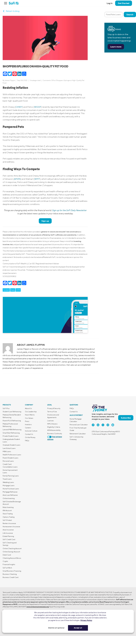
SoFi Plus (6, 408)
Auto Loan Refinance (10, 495)
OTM (18, 290)
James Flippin (10, 80)
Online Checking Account (12, 548)
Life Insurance (8, 533)
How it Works (30, 415)
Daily (12, 290)
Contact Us (29, 434)
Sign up (45, 221)
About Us (28, 408)
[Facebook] (93, 425)
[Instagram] (108, 425)
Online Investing (9, 498)
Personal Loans (8, 461)
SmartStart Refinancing (11, 433)
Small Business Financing (12, 571)
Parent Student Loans (10, 458)
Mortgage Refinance (10, 492)
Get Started (123, 3)
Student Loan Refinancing (12, 412)
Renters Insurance (9, 523)
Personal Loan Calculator (79, 425)
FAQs (27, 441)
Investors (28, 424)
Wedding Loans (8, 482)
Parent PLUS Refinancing (12, 421)
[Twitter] (103, 425)
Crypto (5, 561)
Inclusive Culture (31, 431)
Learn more (115, 46)
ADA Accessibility (53, 430)
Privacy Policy (86, 620)
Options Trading (8, 517)
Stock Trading (8, 514)
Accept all (78, 628)
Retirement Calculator (78, 434)
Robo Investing (8, 507)
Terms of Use (52, 412)
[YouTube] (112, 425)
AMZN (17, 179)
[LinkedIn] (98, 425)
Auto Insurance (8, 530)
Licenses (50, 421)
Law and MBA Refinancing (12, 430)
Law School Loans (9, 448)
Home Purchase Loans (11, 489)
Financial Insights (9, 564)
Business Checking (10, 574)
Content (6, 290)
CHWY (19, 107)
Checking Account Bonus (12, 558)
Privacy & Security (53, 408)
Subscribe (126, 417)
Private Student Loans (11, 436)
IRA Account (7, 510)
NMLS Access (52, 424)
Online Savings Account (11, 552)
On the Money (30, 437)
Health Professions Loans (12, 455)
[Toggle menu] (6, 3)
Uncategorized (35, 80)
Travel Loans (7, 479)
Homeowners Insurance (11, 527)
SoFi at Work (7, 568)
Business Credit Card (10, 577)
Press (27, 421)
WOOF (37, 107)
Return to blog (12, 11)
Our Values (29, 418)
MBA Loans (7, 451)
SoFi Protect (7, 520)
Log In (109, 3)
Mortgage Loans (8, 485)
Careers (28, 428)
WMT (37, 179)
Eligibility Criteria (53, 427)
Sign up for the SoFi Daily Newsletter (69, 210)
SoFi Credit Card (9, 539)
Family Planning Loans (11, 476)
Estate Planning (8, 536)
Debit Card (7, 555)
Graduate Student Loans (11, 445)
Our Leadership (31, 412)
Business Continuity (54, 434)
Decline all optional (56, 628)
